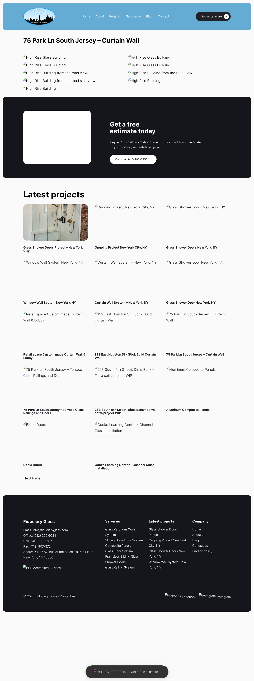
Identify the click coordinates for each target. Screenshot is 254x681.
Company (200, 521)
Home (196, 529)
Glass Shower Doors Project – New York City (53, 249)
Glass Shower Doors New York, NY (191, 247)
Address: (30, 552)
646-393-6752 (41, 541)
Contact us (200, 545)
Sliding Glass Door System (124, 540)
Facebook (188, 597)
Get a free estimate (144, 672)
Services (132, 16)
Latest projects (161, 521)
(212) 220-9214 (45, 535)
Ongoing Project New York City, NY (121, 247)
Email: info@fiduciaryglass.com (45, 530)
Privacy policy (202, 551)
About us (198, 535)
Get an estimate (211, 16)
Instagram (224, 597)
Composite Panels (118, 545)
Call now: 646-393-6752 (131, 159)
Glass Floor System (119, 551)
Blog (195, 540)
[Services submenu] (140, 16)
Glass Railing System (120, 567)
